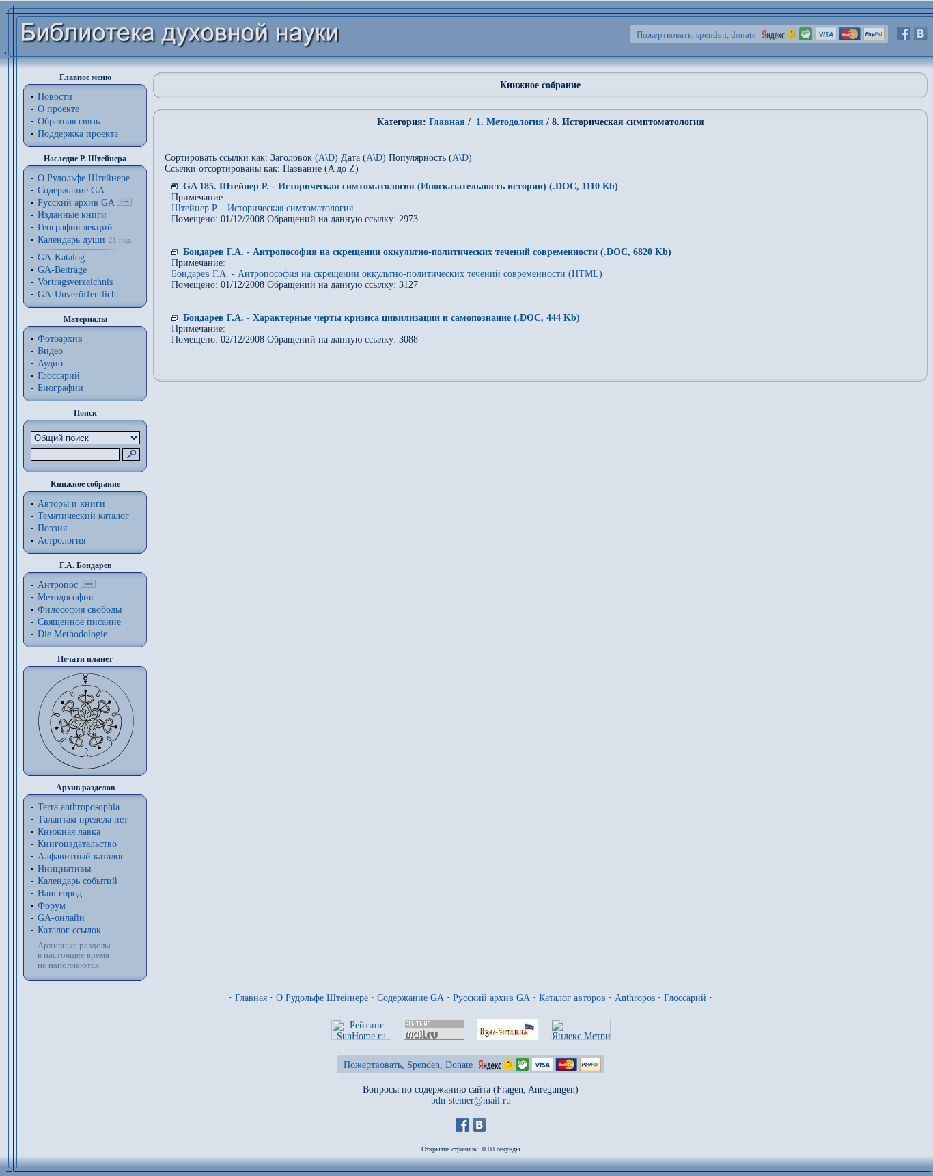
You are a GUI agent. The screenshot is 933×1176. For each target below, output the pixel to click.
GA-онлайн (61, 918)
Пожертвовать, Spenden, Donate (408, 1065)
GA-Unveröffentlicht (78, 294)
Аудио (50, 363)
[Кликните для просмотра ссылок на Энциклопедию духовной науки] (88, 585)
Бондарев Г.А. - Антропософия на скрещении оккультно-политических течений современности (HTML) (386, 274)
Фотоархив (60, 339)
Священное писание (79, 622)
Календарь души (71, 240)
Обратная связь (69, 121)
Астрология (61, 540)
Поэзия (52, 528)
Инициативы (64, 869)
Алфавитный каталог (81, 856)
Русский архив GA (76, 203)
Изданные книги (72, 215)
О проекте (58, 109)
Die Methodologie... (76, 634)
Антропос (58, 585)
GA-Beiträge (62, 270)
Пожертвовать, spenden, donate (696, 34)
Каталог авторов (572, 998)
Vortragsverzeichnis (75, 282)
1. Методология (508, 122)
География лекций (75, 227)
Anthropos (635, 998)
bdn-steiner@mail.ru (471, 1100)
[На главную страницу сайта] (180, 66)
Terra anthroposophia (79, 807)
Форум (52, 905)
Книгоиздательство (77, 844)
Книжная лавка (69, 832)
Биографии (60, 388)
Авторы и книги (71, 503)
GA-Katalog (61, 257)
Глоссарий (59, 376)
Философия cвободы (80, 609)
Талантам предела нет (83, 819)
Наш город (60, 893)
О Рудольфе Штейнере (322, 998)
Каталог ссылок (69, 930)
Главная (447, 122)
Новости (55, 97)
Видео (50, 351)
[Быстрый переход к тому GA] (124, 203)
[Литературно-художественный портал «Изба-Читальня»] (507, 1037)
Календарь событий (77, 881)
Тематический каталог (83, 516)
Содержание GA (71, 190)
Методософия (65, 597)
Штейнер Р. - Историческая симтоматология (262, 208)
